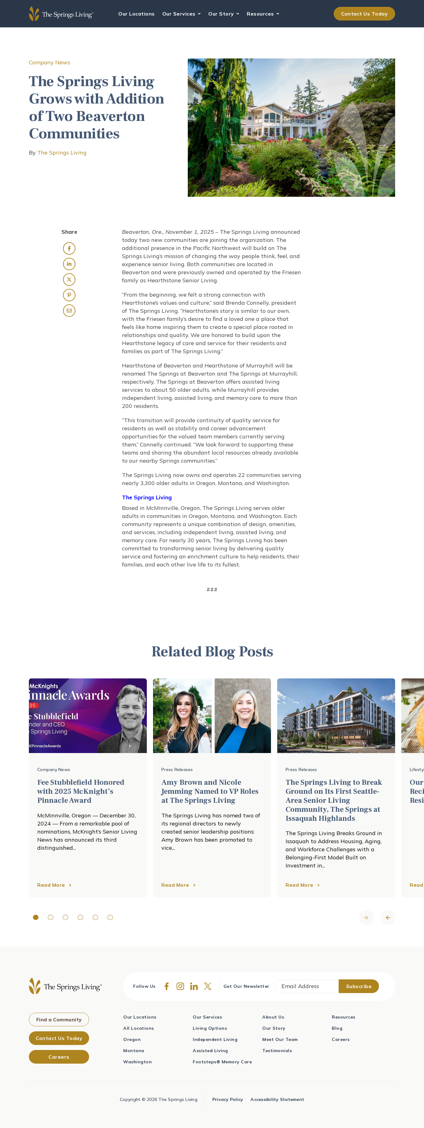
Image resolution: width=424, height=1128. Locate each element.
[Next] (387, 917)
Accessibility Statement (277, 1099)
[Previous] (366, 917)
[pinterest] (69, 295)
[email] (69, 310)
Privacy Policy (227, 1099)
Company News (49, 62)
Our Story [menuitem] (274, 1028)
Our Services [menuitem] (207, 1017)
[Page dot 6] (110, 917)
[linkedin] (69, 264)
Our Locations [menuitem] (139, 1017)
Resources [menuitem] (343, 1017)
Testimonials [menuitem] (277, 1050)
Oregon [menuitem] (132, 1039)
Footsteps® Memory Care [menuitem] (222, 1062)
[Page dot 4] (80, 917)
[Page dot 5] (95, 917)
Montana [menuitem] (133, 1050)
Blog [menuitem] (337, 1028)
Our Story (221, 14)
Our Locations (136, 14)
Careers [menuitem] (341, 1039)
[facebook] (69, 248)
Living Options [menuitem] (210, 1028)
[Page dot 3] (65, 917)
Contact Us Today (364, 14)
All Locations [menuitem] (138, 1028)
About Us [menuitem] (273, 1017)
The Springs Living (62, 152)
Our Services (179, 14)
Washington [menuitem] (137, 1062)
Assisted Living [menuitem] (210, 1050)
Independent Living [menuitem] (215, 1039)
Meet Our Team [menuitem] (280, 1039)
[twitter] (69, 279)
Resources (261, 14)
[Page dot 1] (35, 917)
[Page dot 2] (50, 917)
